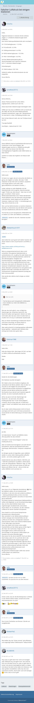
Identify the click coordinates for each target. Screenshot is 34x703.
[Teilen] (31, 17)
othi (4, 237)
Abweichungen (12, 686)
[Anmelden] (27, 2)
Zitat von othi (9, 297)
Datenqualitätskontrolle (24, 686)
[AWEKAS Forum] (2, 2)
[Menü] (31, 2)
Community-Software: (17, 700)
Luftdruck (4, 686)
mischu (5, 14)
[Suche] (23, 2)
